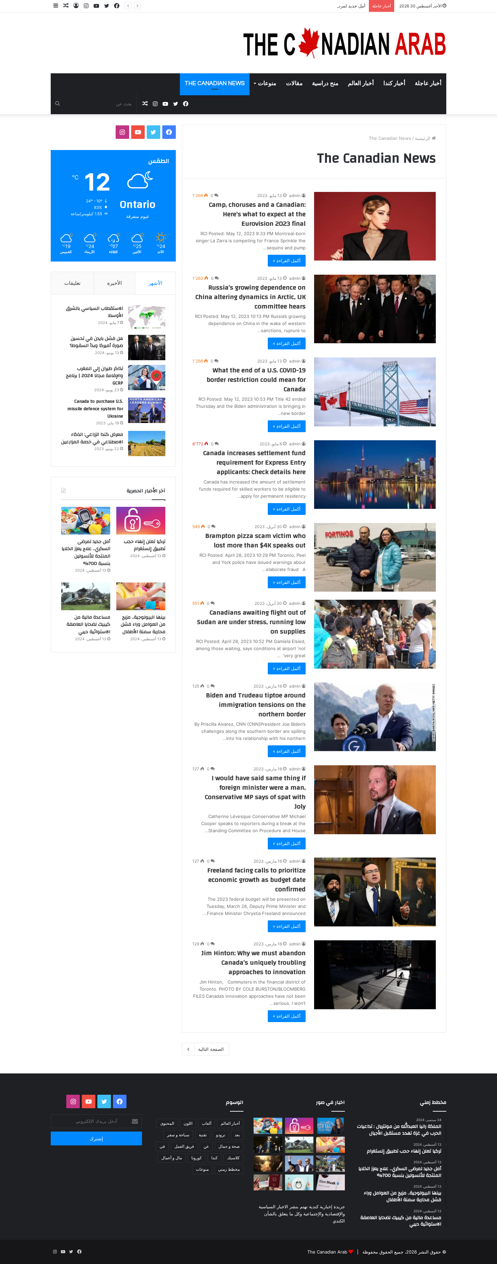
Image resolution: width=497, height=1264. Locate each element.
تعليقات (72, 283)
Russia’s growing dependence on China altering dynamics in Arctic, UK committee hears (250, 297)
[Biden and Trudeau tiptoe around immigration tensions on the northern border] (375, 717)
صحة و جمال (229, 1146)
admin (295, 195)
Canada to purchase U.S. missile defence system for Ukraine (95, 408)
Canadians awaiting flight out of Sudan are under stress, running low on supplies (251, 622)
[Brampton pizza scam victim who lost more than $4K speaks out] (375, 557)
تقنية (203, 1134)
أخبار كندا (394, 83)
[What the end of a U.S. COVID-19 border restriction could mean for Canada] (375, 391)
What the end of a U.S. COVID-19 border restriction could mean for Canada (256, 379)
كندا (214, 1157)
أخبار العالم (361, 83)
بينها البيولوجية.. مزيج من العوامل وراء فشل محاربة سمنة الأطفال (143, 624)
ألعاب (206, 1123)
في (162, 1146)
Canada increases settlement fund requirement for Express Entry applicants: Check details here (254, 462)
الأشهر (155, 283)
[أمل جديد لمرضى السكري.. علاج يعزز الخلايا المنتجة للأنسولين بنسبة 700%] (85, 521)
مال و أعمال (171, 1157)
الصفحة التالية (211, 1049)
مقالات (294, 83)
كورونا (196, 1157)
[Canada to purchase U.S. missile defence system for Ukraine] (146, 410)
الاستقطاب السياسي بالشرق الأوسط (94, 312)
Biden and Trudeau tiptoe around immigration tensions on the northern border (256, 704)
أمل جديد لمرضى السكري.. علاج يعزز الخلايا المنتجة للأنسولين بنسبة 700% (295, 5)
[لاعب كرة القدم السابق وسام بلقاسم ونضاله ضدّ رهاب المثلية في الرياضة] (330, 1164)
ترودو (220, 1134)
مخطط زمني (229, 1169)
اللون (188, 1123)
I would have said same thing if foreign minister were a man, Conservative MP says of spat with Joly (255, 792)
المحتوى (167, 1123)
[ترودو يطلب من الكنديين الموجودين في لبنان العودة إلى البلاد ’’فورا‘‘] (268, 1145)
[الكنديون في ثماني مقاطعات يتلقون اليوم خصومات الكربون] (268, 1164)
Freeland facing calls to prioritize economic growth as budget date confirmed (256, 879)
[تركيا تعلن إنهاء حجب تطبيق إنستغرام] (140, 521)
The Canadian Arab (327, 1252)
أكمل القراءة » (287, 260)
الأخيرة (114, 283)
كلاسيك (233, 1157)
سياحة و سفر (178, 1134)
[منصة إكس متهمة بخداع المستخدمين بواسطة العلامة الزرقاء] (330, 1182)
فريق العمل (184, 1146)
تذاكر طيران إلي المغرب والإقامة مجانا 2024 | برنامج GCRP (94, 376)
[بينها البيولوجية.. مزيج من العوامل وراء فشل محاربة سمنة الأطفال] (140, 596)
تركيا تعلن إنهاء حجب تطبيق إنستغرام (144, 545)
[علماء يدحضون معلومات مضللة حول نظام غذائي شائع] (299, 1182)
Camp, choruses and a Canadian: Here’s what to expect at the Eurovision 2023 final (257, 214)
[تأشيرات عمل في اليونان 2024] (268, 1182)
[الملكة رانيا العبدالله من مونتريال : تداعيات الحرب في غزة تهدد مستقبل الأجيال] (330, 1126)
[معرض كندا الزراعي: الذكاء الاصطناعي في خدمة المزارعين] (146, 443)
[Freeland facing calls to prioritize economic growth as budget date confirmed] (375, 892)
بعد (237, 1134)
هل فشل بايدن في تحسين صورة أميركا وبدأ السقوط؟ (96, 342)
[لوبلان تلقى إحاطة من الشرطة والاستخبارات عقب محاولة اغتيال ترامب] (299, 1164)
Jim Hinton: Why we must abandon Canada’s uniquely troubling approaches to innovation (254, 962)
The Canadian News (215, 83)
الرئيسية (423, 138)
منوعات (267, 83)
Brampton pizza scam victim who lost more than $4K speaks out (255, 540)
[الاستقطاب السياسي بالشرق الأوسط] (146, 317)
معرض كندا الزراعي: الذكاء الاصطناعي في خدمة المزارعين (92, 438)
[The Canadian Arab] (344, 43)
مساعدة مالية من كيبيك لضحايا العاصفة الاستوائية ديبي (88, 624)
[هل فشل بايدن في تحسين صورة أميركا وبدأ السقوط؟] (146, 347)
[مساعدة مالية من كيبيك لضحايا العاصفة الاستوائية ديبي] (85, 596)
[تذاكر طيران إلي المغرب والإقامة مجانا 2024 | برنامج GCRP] (146, 377)
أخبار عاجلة (428, 83)
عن (206, 1146)
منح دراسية (325, 83)
